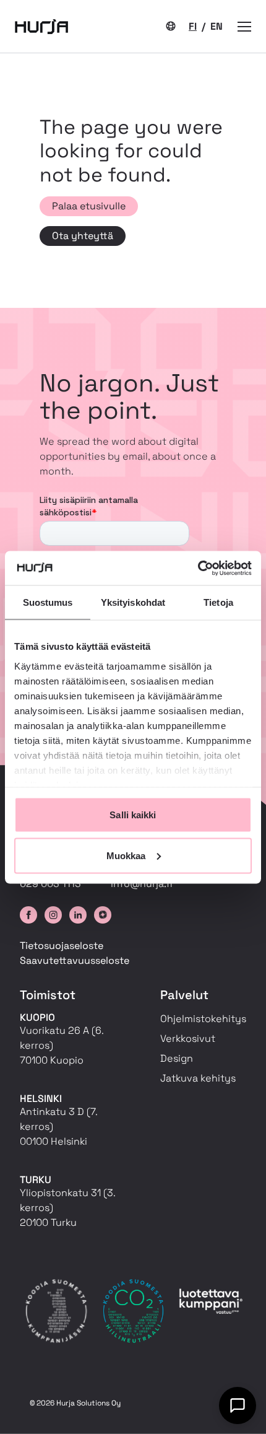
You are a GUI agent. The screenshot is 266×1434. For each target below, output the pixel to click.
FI (193, 26)
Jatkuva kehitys (198, 1078)
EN (216, 26)
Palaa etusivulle (89, 205)
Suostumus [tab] (48, 602)
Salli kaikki (132, 815)
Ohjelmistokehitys (203, 1018)
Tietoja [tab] (218, 602)
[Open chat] (237, 1405)
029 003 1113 (50, 883)
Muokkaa (126, 855)
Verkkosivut (187, 1038)
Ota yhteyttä (82, 235)
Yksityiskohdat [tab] (133, 602)
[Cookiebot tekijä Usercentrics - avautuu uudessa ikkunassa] (198, 568)
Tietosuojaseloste (61, 945)
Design (176, 1058)
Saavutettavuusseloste (74, 960)
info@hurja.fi (142, 883)
